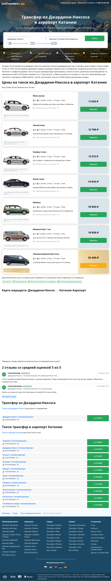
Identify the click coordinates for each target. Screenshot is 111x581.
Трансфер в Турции (76, 528)
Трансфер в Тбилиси (54, 544)
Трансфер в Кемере (54, 541)
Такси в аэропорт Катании (12, 433)
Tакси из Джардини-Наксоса (14, 408)
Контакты (94, 528)
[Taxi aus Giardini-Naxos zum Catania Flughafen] (60, 567)
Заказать (93, 109)
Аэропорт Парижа (31, 531)
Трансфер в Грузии (76, 531)
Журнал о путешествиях (100, 553)
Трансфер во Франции (77, 525)
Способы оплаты (97, 534)
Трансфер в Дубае (53, 528)
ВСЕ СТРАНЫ (73, 550)
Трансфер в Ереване (54, 547)
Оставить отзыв (9, 397)
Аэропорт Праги (30, 549)
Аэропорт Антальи (31, 525)
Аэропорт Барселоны (32, 540)
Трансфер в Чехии (75, 538)
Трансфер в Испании (76, 544)
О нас (93, 525)
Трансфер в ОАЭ (75, 547)
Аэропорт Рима (30, 546)
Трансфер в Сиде (53, 538)
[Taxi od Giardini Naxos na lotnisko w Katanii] (45, 567)
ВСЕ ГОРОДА (51, 550)
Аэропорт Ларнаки (9, 552)
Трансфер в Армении (76, 534)
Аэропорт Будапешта (10, 540)
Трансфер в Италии (76, 541)
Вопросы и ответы (86, 3)
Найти (95, 38)
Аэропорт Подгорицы (10, 525)
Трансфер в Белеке (54, 534)
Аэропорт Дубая (8, 531)
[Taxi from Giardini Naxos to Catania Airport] (50, 567)
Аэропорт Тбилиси (31, 528)
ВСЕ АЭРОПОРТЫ (30, 553)
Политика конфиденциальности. (94, 577)
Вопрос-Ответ (96, 531)
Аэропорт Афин (7, 543)
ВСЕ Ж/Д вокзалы (8, 555)
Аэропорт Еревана (31, 543)
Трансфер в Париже (54, 525)
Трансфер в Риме (53, 531)
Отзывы (94, 544)
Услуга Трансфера (68, 3)
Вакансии (94, 541)
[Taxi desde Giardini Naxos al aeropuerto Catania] (65, 567)
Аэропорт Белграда (9, 528)
